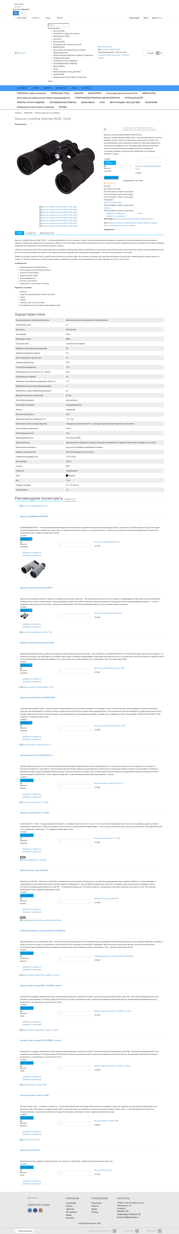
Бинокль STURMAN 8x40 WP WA (106, 542)
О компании (22, 88)
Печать (140, 213)
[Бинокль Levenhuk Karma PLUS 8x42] (92, 569)
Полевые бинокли (146, 219)
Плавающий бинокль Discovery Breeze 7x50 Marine (114, 956)
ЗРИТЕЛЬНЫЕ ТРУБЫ (60, 93)
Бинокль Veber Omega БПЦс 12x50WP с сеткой (112, 1011)
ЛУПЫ (102, 102)
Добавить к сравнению (115, 216)
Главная (18, 113)
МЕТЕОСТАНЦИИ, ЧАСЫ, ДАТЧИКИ (125, 102)
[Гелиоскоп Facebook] (35, 1210)
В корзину (25, 539)
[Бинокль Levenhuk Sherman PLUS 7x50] (92, 632)
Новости (35, 18)
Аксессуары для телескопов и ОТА (121, 93)
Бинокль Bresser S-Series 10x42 (106, 1121)
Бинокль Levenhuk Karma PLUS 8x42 (108, 613)
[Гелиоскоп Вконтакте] (30, 1210)
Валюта (157, 18)
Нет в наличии (26, 780)
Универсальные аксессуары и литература (35, 107)
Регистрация (134, 18)
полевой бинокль (130, 223)
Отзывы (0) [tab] (31, 233)
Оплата (36, 88)
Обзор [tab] (19, 233)
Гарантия (47, 88)
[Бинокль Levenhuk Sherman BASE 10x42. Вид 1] (58, 207)
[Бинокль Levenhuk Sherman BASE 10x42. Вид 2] (58, 209)
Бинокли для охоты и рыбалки (47, 113)
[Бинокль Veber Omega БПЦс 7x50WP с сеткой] (92, 1030)
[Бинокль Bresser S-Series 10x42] (92, 1085)
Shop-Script (21, 18)
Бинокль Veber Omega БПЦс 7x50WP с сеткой (112, 1066)
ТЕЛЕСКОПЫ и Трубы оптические (31, 93)
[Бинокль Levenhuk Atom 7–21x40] (92, 802)
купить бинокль (144, 223)
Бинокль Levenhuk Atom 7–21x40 (107, 838)
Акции (47, 18)
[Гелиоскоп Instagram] (40, 1210)
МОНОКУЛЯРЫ (94, 93)
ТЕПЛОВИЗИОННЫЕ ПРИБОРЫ (62, 102)
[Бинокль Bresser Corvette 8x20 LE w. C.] (92, 744)
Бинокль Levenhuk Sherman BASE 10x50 (109, 726)
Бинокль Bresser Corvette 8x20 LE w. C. (109, 783)
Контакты (86, 88)
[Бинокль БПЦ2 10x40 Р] (92, 1140)
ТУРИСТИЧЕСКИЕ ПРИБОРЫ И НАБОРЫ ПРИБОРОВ (97, 98)
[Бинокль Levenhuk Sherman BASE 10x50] (92, 687)
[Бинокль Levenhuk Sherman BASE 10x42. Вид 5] (58, 218)
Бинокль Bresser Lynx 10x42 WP (106, 899)
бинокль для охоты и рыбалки (123, 225)
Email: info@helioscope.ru (127, 1217)
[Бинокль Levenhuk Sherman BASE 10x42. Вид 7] (58, 223)
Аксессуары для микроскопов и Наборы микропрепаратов (43, 98)
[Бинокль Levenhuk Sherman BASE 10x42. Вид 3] (58, 212)
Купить (109, 163)
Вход (146, 18)
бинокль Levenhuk (116, 223)
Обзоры (59, 18)
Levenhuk (152, 130)
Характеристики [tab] (47, 233)
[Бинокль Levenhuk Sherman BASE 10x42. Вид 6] (58, 220)
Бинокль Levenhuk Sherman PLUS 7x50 (109, 668)
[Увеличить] (21, 509)
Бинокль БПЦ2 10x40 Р (103, 1170)
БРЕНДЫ (63, 107)
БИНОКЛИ (78, 93)
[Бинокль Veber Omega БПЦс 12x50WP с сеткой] (92, 975)
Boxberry (107, 208)
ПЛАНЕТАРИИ (151, 102)
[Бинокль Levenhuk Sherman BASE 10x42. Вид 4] (58, 215)
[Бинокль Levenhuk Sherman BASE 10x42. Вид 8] (58, 226)
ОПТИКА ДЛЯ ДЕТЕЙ (134, 98)
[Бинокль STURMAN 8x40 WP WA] (92, 506)
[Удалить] (163, 170)
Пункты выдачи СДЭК (112, 202)
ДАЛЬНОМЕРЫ (87, 102)
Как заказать (61, 88)
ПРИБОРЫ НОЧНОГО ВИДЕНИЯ (30, 102)
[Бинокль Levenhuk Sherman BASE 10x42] (58, 166)
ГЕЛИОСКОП (141, 128)
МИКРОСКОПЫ (149, 93)
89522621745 (107, 47)
